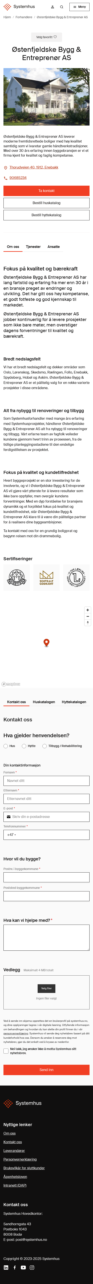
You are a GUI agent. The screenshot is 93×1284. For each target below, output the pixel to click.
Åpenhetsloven (15, 1176)
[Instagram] (32, 1267)
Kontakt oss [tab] (16, 702)
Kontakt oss (12, 1142)
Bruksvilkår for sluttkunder (24, 1168)
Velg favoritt (44, 37)
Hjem (7, 17)
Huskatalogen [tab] (44, 702)
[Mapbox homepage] (10, 684)
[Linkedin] (6, 1267)
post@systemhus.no (31, 1239)
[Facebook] (14, 1267)
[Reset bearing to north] (88, 622)
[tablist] (46, 702)
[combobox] (63, 7)
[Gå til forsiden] (19, 7)
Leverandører (14, 1150)
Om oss (9, 1133)
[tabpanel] (46, 896)
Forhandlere (24, 17)
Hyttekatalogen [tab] (74, 702)
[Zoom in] (88, 610)
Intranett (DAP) (14, 1185)
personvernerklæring (15, 1033)
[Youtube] (23, 1267)
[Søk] (61, 7)
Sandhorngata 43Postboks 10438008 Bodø (17, 1229)
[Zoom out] (88, 616)
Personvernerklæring (20, 1159)
